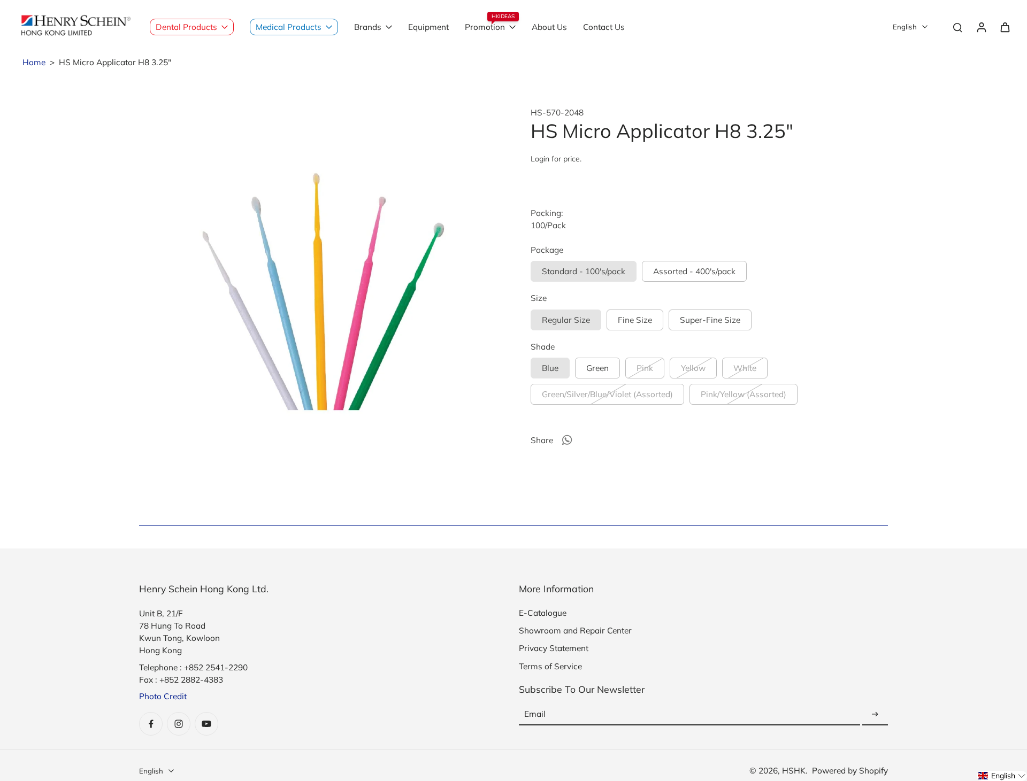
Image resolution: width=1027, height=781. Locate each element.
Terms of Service (550, 666)
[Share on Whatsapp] (567, 440)
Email (535, 714)
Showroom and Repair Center (575, 630)
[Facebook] (151, 724)
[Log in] (981, 26)
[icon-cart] (1004, 26)
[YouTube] (206, 724)
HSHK (794, 770)
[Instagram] (178, 724)
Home (33, 62)
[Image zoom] (317, 286)
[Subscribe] (875, 714)
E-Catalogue (542, 613)
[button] (1002, 776)
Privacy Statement (553, 648)
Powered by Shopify (850, 770)
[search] (957, 26)
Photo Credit (163, 696)
